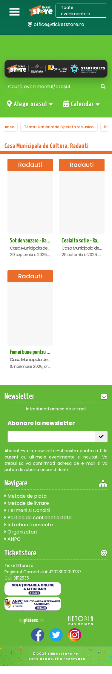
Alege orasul (31, 104)
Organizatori (21, 531)
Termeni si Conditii (28, 510)
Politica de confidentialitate (39, 517)
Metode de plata (26, 496)
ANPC (13, 539)
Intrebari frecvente (29, 524)
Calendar (83, 104)
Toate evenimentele (75, 10)
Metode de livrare (27, 503)
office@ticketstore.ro (58, 24)
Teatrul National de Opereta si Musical (59, 126)
